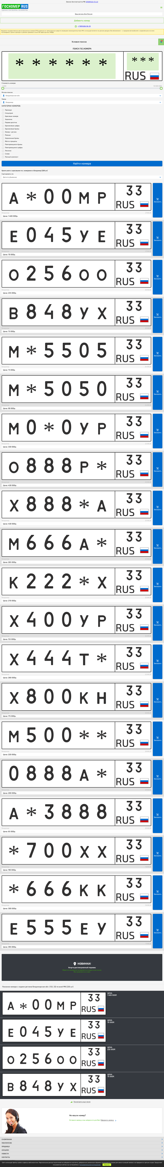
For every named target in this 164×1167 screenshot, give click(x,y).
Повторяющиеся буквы (13, 144)
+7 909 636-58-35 (84, 26)
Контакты (6, 1157)
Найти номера (82, 163)
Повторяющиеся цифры (14, 147)
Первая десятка (11, 122)
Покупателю (7, 1143)
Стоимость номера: (9, 83)
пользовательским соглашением (90, 1164)
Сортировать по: (8, 174)
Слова (7, 154)
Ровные (8, 135)
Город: (4, 99)
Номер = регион (11, 132)
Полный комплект (11, 157)
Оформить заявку (107, 1120)
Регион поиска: (7, 92)
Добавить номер (82, 20)
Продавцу (6, 1146)
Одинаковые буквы (12, 129)
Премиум (8, 110)
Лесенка (8, 151)
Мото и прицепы (11, 141)
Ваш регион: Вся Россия (83, 14)
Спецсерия (9, 113)
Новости (5, 1154)
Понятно (107, 1164)
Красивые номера (11, 116)
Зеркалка (8, 119)
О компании (7, 1139)
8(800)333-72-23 (92, 2)
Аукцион (5, 1150)
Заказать (157, 202)
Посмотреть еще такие (82, 1102)
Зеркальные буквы (12, 138)
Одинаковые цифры (12, 126)
